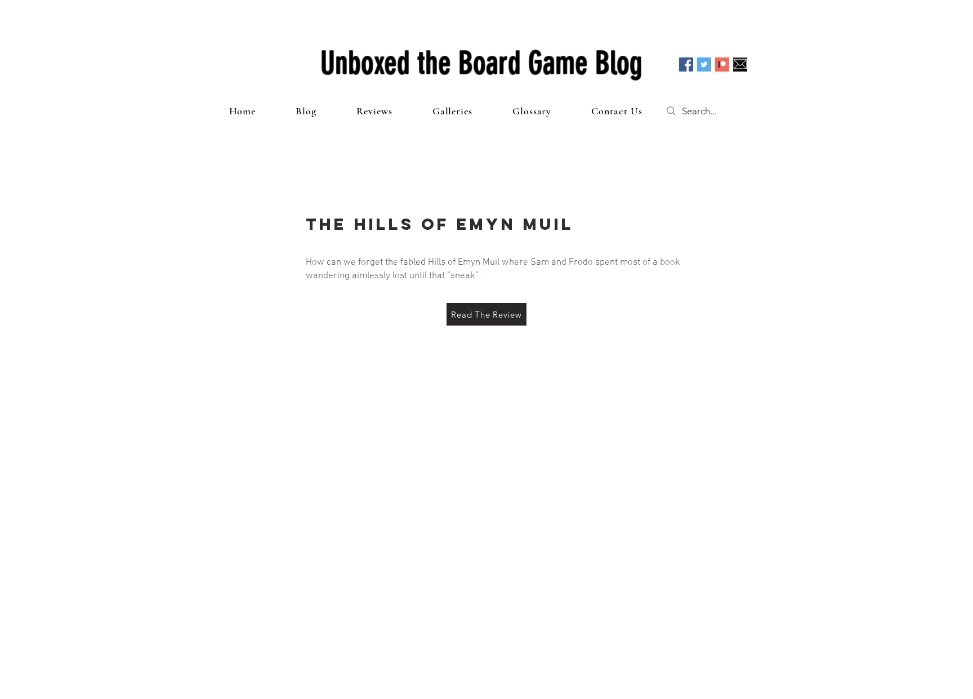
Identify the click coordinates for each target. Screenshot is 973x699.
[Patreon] (722, 64)
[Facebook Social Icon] (686, 64)
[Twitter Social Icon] (704, 64)
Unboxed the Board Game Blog (481, 63)
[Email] (740, 64)
